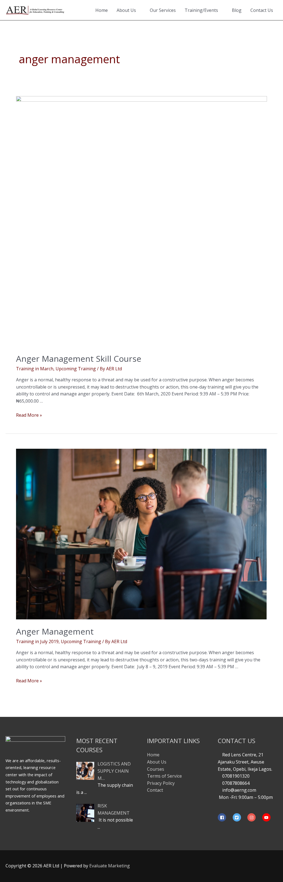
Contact (155, 790)
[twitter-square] (240, 817)
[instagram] (254, 817)
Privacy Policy (161, 783)
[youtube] (267, 817)
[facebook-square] (225, 817)
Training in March (34, 369)
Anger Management (55, 631)
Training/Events (201, 10)
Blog (237, 10)
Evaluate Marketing (109, 866)
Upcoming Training (76, 369)
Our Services (163, 10)
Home (101, 10)
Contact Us (261, 10)
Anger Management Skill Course (78, 358)
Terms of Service (164, 776)
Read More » (29, 415)
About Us (126, 10)
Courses (155, 769)
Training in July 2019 (37, 641)
